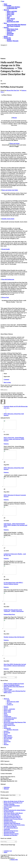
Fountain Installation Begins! (11, 685)
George (6, 707)
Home (5, 4)
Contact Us (10, 20)
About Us (6, 10)
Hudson (6, 715)
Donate (9, 39)
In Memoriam (7, 5)
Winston (6, 744)
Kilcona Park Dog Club (12, 90)
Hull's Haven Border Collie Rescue (13, 813)
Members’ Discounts (12, 41)
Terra (5, 743)
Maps (5, 726)
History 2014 (10, 13)
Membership (7, 38)
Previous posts (5, 795)
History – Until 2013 (9, 709)
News (5, 23)
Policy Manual (11, 18)
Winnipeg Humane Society (11, 833)
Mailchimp (6, 787)
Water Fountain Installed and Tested (14, 683)
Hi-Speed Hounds (9, 811)
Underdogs (7, 829)
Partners (6, 27)
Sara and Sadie (8, 738)
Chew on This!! (8, 689)
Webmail (6, 788)
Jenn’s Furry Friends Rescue (11, 814)
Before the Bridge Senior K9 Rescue (14, 801)
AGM (8, 17)
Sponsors (9, 32)
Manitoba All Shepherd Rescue (12, 817)
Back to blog (7, 382)
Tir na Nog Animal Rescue (11, 827)
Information (7, 720)
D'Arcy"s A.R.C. (8, 807)
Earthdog (6, 808)
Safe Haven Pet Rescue (10, 826)
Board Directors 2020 (13, 21)
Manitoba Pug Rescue (10, 822)
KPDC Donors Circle (12, 29)
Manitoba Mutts (8, 820)
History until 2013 (12, 11)
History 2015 (10, 14)
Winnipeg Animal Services (11, 830)
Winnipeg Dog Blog (9, 832)
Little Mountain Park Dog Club (12, 816)
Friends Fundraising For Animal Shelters (14, 810)
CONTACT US (8, 851)
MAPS (5, 852)
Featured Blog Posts (9, 614)
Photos (6, 36)
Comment (6, 379)
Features (23, 90)
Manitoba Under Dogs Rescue (12, 823)
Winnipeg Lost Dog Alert (10, 835)
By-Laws (9, 15)
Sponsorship (10, 33)
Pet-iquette (10, 35)
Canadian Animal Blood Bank (12, 805)
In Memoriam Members (13, 7)
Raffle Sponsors (11, 30)
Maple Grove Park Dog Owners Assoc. (14, 825)
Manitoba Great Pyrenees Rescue (13, 819)
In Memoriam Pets (12, 8)
